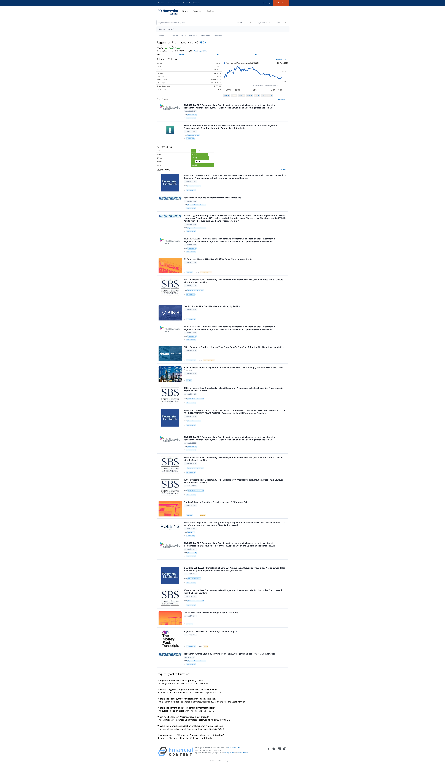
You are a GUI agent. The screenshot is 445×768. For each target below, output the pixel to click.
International (205, 36)
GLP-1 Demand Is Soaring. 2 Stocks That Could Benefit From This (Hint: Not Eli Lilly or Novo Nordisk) (234, 347)
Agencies (196, 3)
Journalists (187, 3)
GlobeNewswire (190, 118)
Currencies (193, 36)
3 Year (263, 95)
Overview (174, 36)
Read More (282, 170)
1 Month (241, 95)
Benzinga (188, 380)
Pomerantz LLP (192, 114)
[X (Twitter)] (268, 752)
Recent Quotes (242, 22)
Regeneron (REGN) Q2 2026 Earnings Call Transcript (210, 631)
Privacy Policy (229, 753)
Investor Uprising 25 (166, 29)
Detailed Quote (281, 59)
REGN (203, 42)
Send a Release (280, 3)
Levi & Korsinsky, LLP (193, 135)
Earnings (202, 515)
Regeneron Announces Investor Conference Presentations (212, 197)
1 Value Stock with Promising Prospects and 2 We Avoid (211, 612)
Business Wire (190, 138)
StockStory (189, 272)
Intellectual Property (208, 360)
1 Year (257, 95)
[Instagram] (284, 752)
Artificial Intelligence (205, 272)
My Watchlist (262, 22)
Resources (161, 3)
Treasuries (218, 36)
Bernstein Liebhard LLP (194, 186)
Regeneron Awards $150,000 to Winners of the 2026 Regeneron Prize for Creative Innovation (229, 654)
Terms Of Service (243, 753)
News (185, 11)
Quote (181, 54)
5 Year (270, 95)
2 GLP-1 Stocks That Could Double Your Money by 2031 (212, 306)
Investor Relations (174, 3)
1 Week (234, 95)
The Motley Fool (190, 319)
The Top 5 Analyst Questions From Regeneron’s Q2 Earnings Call (215, 502)
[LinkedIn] (279, 752)
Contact (210, 11)
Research (256, 54)
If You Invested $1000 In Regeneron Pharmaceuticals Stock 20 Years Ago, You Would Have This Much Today (233, 368)
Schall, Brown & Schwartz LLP (196, 290)
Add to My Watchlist (200, 51)
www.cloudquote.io (234, 748)
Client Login (267, 3)
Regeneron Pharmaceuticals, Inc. (197, 204)
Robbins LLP (191, 532)
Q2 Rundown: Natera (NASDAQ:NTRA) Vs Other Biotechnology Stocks (218, 259)
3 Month (249, 95)
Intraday (226, 95)
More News (282, 99)
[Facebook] (274, 752)
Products (197, 11)
